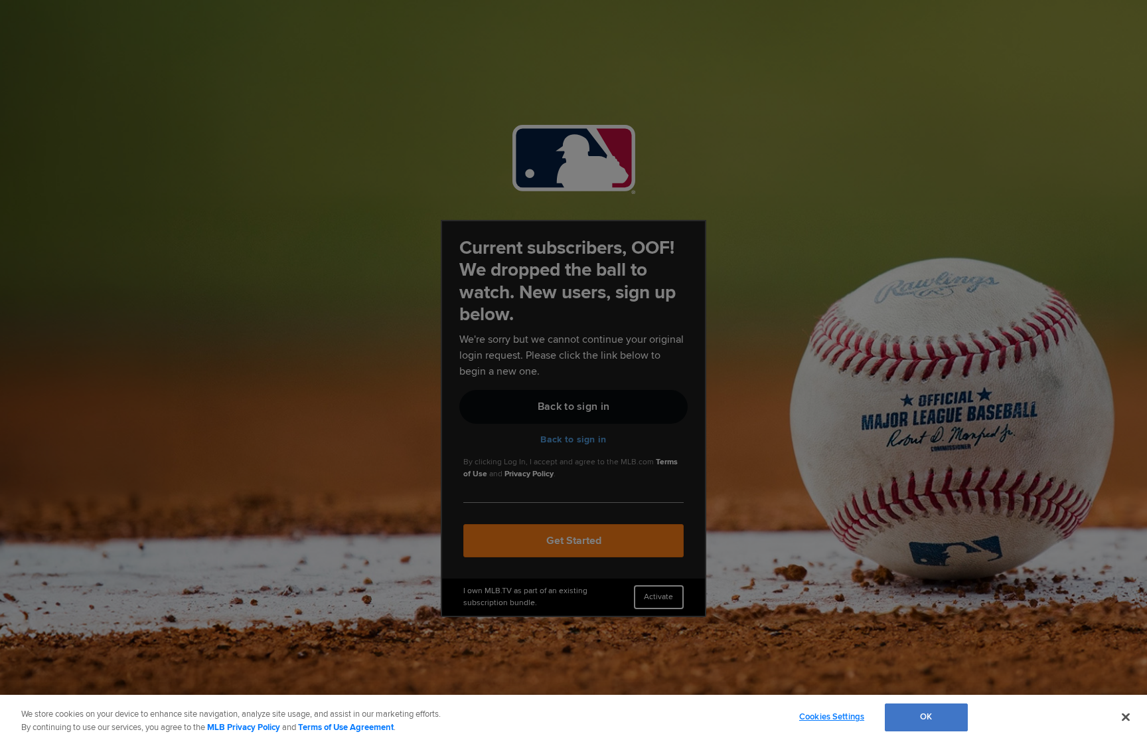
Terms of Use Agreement (346, 727)
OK (926, 716)
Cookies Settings (831, 716)
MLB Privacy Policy (243, 727)
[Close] (1125, 716)
